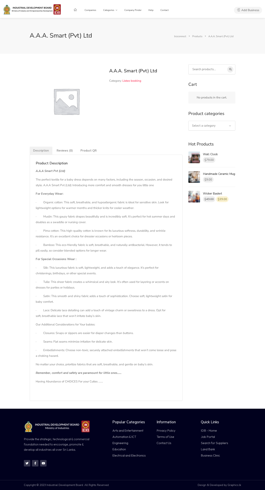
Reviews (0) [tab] (65, 151)
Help (150, 10)
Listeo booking (131, 81)
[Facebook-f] (35, 463)
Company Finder (132, 10)
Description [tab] (41, 151)
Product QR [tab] (89, 151)
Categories (108, 10)
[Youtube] (43, 463)
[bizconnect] (33, 9)
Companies (90, 10)
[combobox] (212, 126)
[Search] (230, 69)
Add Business (250, 10)
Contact (164, 10)
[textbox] (212, 125)
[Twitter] (27, 463)
